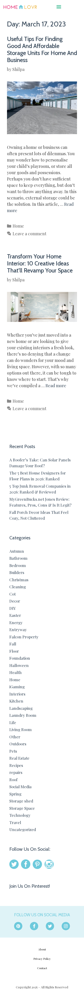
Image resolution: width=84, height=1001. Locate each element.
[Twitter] (50, 926)
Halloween (19, 665)
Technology (20, 815)
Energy (16, 622)
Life (12, 722)
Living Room (20, 729)
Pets (13, 751)
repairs (15, 772)
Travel (15, 822)
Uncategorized (22, 829)
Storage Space (22, 808)
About (42, 949)
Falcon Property (23, 636)
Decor (14, 601)
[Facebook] (34, 926)
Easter (15, 615)
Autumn (16, 551)
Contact (42, 968)
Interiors (17, 693)
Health (15, 672)
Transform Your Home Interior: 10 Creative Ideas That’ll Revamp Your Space (40, 263)
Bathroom (18, 558)
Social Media (20, 786)
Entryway (18, 629)
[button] (59, 6)
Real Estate (19, 758)
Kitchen (16, 700)
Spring (15, 793)
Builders (16, 572)
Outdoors (17, 743)
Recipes (16, 765)
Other (14, 736)
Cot (12, 593)
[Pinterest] (18, 926)
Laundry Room (22, 715)
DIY (12, 608)
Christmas (18, 579)
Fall (12, 643)
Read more (56, 385)
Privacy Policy (42, 959)
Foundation (19, 658)
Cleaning (17, 586)
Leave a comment (29, 233)
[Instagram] (65, 926)
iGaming (17, 686)
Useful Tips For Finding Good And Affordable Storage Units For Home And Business (42, 49)
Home (18, 226)
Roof (13, 779)
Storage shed (21, 800)
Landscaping (21, 708)
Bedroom (17, 565)
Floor (14, 651)
